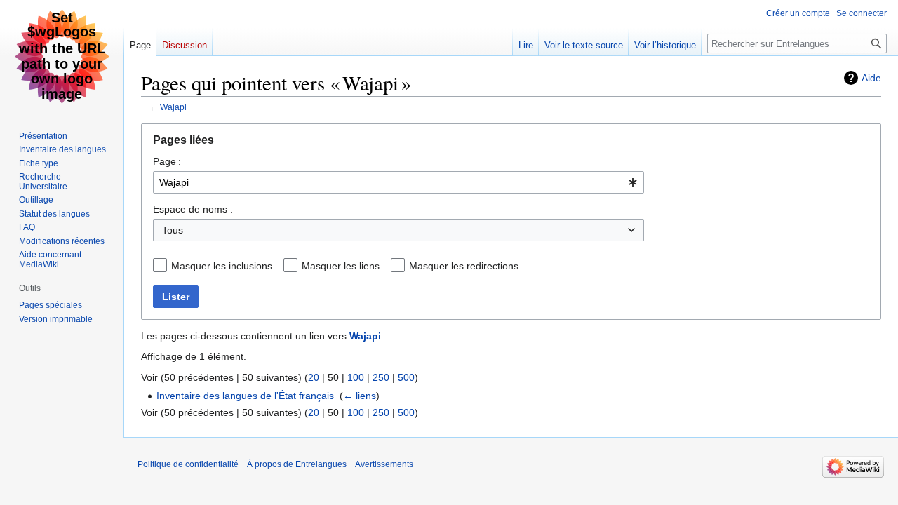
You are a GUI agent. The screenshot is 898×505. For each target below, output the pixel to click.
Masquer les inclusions (221, 265)
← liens (359, 395)
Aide (871, 77)
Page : (167, 161)
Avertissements (384, 464)
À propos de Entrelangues (297, 464)
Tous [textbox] (172, 230)
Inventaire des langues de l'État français (245, 395)
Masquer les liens (341, 265)
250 (381, 377)
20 (313, 377)
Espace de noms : (193, 209)
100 (355, 377)
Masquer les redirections (463, 265)
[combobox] (398, 182)
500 (406, 377)
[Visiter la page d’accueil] (62, 56)
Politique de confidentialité (188, 464)
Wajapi (173, 107)
